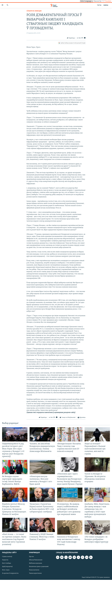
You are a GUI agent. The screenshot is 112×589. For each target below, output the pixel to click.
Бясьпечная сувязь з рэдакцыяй (38, 566)
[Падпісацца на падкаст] (74, 557)
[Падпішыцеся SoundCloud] (78, 557)
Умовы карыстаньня (35, 573)
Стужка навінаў (7, 556)
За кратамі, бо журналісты (10, 573)
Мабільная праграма (35, 563)
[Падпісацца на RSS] (90, 557)
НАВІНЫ (105, 5)
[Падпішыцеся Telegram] (86, 557)
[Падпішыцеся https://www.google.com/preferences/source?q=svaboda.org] (57, 557)
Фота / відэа (5, 570)
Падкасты (5, 560)
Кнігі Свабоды (6, 563)
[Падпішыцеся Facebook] (61, 557)
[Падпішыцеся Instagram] (82, 557)
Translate (108, 1)
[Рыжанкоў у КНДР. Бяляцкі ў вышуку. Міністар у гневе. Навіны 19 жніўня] (42, 525)
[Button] (71, 38)
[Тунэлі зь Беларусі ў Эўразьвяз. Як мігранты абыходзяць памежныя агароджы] (97, 464)
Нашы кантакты (34, 570)
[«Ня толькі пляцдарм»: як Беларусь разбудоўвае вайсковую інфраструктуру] (97, 527)
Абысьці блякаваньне (35, 560)
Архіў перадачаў (7, 566)
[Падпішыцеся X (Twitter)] (66, 557)
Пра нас (31, 556)
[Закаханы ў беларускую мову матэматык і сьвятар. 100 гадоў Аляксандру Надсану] (69, 527)
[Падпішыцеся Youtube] (70, 557)
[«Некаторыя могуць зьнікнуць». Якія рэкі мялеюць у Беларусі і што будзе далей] (42, 467)
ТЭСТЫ (99, 5)
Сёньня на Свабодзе (34, 11)
